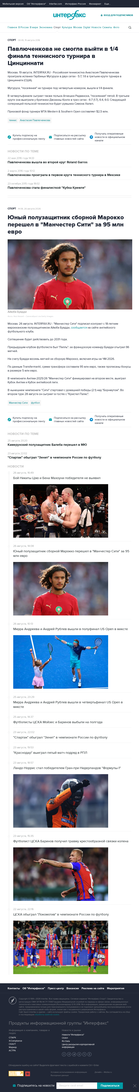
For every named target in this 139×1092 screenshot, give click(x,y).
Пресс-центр (56, 988)
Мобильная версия (13, 3)
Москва (77, 27)
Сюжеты (107, 27)
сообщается (79, 327)
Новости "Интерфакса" (73, 1034)
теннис (13, 120)
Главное (12, 27)
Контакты (14, 988)
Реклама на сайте (93, 988)
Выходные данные (60, 1075)
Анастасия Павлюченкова (35, 120)
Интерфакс (69, 15)
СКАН (65, 1038)
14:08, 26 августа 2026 (29, 208)
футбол (35, 402)
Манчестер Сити (18, 402)
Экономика (45, 27)
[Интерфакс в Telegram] (69, 1054)
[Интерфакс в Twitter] (74, 1054)
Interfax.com (55, 3)
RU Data (66, 1041)
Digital (86, 27)
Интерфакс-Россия (75, 3)
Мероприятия (115, 988)
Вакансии (72, 988)
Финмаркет (95, 3)
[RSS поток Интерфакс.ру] (84, 1054)
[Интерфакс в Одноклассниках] (89, 1054)
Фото (116, 27)
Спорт (57, 27)
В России (23, 27)
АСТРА (12, 1050)
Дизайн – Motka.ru (103, 1072)
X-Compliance (15, 1041)
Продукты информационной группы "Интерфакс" (58, 1023)
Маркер (13, 1047)
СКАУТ (12, 1044)
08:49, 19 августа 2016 (29, 40)
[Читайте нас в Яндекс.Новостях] (64, 1054)
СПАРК (12, 1037)
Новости (96, 27)
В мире (34, 27)
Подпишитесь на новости (35, 1086)
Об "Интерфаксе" (36, 3)
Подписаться (110, 1086)
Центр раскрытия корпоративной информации (78, 1046)
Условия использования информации (69, 1072)
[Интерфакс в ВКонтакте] (79, 1054)
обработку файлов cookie (47, 1014)
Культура (67, 27)
